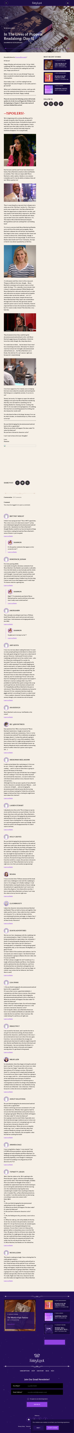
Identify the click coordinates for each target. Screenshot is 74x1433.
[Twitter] (56, 103)
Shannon (7, 42)
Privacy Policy (21, 1426)
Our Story (40, 1371)
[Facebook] (46, 103)
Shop (33, 1371)
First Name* (16, 1386)
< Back (6, 18)
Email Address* (17, 1392)
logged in (15, 505)
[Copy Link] (17, 483)
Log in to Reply (8, 536)
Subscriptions (25, 1371)
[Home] (37, 3)
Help (52, 1371)
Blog (47, 1371)
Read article (11, 1324)
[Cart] (67, 2)
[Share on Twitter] (27, 483)
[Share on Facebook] (22, 483)
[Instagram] (51, 103)
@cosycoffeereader (21, 57)
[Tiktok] (61, 103)
